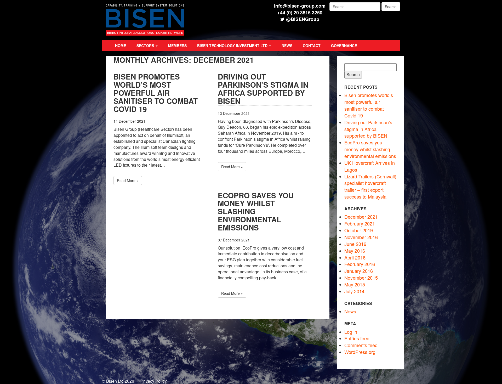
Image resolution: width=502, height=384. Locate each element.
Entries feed (356, 338)
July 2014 (354, 291)
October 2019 (358, 230)
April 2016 (355, 257)
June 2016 (355, 243)
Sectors (145, 45)
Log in (350, 331)
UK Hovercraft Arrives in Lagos (369, 166)
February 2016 (359, 264)
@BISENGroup (302, 19)
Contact (312, 45)
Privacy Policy (153, 381)
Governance (344, 45)
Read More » (128, 180)
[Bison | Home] (145, 34)
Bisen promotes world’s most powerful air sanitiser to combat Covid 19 (155, 93)
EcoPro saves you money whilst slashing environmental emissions (256, 211)
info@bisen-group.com (300, 5)
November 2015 (361, 277)
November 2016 (361, 237)
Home (120, 45)
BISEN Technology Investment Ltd (233, 45)
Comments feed (361, 345)
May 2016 (354, 250)
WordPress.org (359, 351)
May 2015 (354, 284)
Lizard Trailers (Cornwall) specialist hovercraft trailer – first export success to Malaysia (370, 186)
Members (177, 45)
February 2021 (359, 223)
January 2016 (358, 270)
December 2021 (361, 216)
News (287, 45)
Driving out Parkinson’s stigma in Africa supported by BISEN (263, 89)
